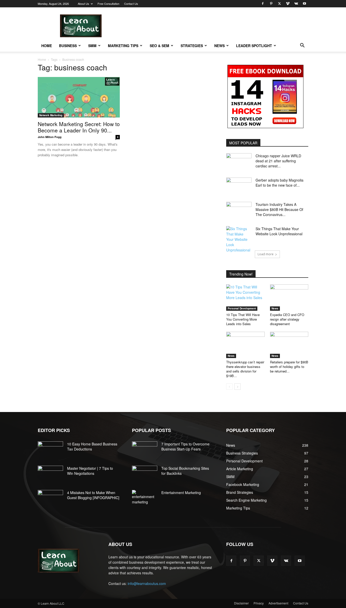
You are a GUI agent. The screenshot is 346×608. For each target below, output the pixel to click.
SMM (92, 45)
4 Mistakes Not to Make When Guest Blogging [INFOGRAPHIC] (93, 495)
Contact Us (131, 4)
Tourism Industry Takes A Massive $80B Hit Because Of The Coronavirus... (279, 209)
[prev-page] (229, 386)
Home (46, 45)
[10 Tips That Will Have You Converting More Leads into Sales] (245, 297)
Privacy (259, 603)
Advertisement (278, 603)
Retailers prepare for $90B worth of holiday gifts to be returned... (289, 367)
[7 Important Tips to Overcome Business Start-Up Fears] (144, 450)
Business (68, 45)
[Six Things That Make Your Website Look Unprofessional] (239, 239)
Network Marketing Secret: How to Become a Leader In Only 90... (79, 127)
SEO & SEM (159, 45)
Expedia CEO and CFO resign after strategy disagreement (287, 319)
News (219, 45)
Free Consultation (108, 4)
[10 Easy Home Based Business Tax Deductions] (50, 450)
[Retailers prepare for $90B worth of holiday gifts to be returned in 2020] (289, 345)
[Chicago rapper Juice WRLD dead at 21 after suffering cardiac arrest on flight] (239, 162)
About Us (83, 4)
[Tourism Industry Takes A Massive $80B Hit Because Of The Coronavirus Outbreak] (239, 211)
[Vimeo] (288, 3)
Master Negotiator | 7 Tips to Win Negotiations (90, 471)
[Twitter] (279, 3)
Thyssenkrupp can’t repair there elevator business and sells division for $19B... (245, 369)
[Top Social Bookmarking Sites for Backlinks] (144, 474)
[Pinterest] (271, 3)
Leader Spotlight (254, 45)
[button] (302, 46)
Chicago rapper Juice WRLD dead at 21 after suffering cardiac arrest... (278, 160)
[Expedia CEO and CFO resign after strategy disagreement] (289, 297)
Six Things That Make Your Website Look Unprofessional (279, 231)
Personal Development (242, 308)
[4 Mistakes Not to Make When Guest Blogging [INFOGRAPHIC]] (50, 499)
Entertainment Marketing (181, 492)
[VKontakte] (296, 3)
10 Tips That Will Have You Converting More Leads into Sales (243, 319)
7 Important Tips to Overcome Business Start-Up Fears (185, 446)
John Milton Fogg (50, 137)
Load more (266, 254)
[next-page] (237, 386)
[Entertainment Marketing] (144, 497)
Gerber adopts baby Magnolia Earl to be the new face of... (279, 183)
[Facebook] (262, 3)
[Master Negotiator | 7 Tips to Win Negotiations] (50, 474)
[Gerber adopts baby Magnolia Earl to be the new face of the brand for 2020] (239, 186)
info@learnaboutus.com (147, 583)
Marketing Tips (123, 45)
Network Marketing (50, 115)
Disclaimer (241, 603)
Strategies (192, 45)
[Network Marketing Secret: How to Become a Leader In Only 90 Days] (79, 97)
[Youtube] (304, 3)
